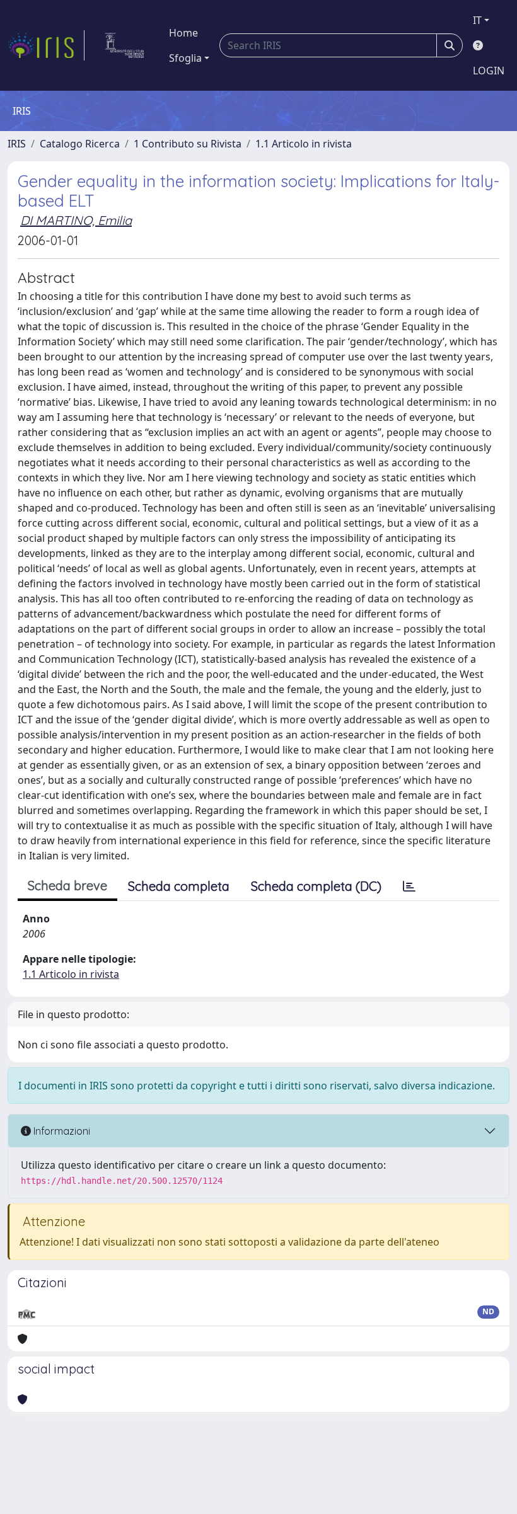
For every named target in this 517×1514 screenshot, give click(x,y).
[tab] (409, 886)
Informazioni (60, 1131)
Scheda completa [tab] (178, 886)
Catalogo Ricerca (80, 144)
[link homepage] (46, 45)
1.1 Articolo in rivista (303, 144)
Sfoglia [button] (185, 58)
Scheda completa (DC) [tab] (316, 886)
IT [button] (477, 20)
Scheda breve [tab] (67, 885)
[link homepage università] (124, 45)
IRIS (17, 144)
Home (183, 33)
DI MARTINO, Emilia (76, 220)
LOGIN (488, 70)
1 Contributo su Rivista (187, 144)
